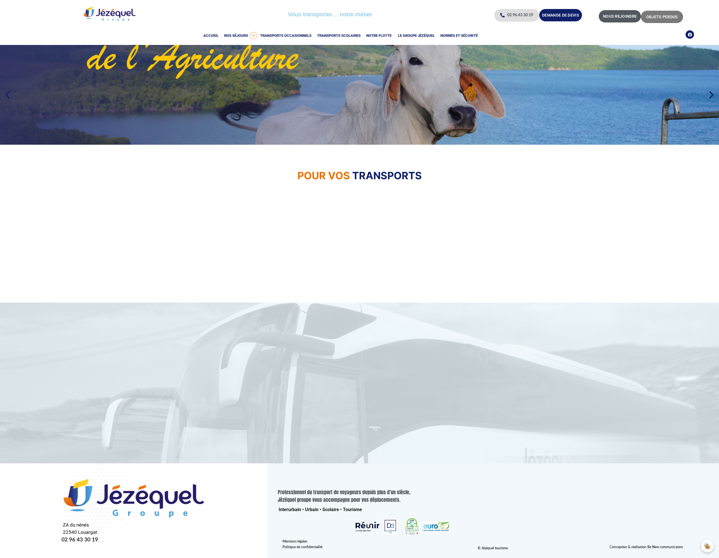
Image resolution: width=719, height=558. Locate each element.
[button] (7, 95)
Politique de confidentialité (302, 547)
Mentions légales (295, 541)
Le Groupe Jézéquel (416, 35)
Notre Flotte (379, 35)
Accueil (211, 35)
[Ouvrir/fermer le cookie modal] (707, 546)
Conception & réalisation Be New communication (646, 547)
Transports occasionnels (285, 35)
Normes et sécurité (459, 35)
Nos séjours (236, 35)
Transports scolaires (339, 35)
